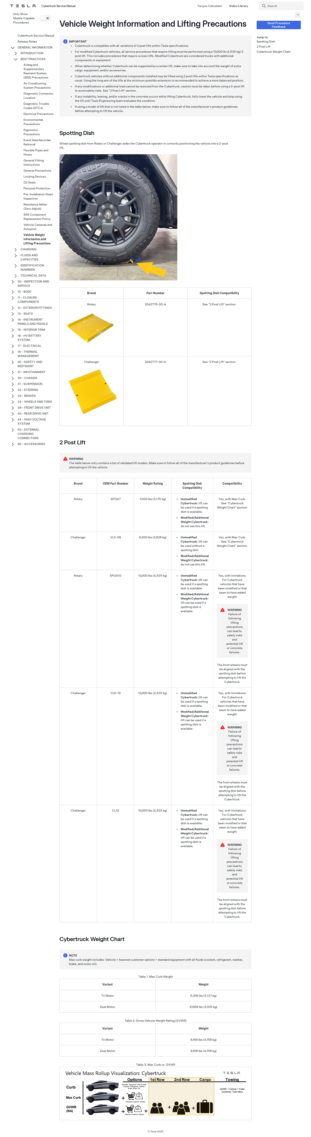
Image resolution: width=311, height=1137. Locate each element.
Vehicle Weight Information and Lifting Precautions (37, 239)
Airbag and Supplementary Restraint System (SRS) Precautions (35, 71)
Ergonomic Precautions (31, 132)
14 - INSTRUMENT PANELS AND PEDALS (33, 321)
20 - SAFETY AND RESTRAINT (30, 364)
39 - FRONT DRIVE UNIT (34, 407)
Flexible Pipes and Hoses (35, 152)
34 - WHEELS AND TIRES (35, 401)
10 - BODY (25, 291)
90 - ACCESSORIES (31, 444)
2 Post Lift (263, 46)
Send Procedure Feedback (278, 24)
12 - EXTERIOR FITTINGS (35, 307)
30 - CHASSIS (27, 378)
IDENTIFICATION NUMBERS (32, 267)
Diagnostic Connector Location (38, 95)
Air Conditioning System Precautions (37, 85)
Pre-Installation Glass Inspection (38, 196)
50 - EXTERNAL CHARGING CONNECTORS (28, 434)
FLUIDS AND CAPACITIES (29, 257)
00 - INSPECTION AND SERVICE (33, 283)
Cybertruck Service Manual (36, 35)
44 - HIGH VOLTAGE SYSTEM (32, 421)
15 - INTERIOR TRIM (31, 329)
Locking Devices (34, 176)
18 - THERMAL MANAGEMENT (28, 354)
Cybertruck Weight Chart (273, 51)
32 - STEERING (28, 389)
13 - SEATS (25, 313)
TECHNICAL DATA (33, 275)
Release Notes (27, 41)
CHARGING (29, 249)
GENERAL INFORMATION (35, 47)
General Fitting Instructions (33, 162)
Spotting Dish (266, 41)
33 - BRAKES (27, 395)
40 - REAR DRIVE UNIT (33, 413)
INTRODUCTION (32, 53)
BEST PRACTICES (33, 59)
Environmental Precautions (33, 122)
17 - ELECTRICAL (29, 345)
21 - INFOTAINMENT (31, 372)
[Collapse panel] (298, 15)
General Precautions (37, 170)
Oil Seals (29, 182)
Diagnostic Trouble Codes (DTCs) (36, 106)
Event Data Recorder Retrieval (37, 142)
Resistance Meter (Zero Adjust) (35, 206)
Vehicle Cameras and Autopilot (37, 227)
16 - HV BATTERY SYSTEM (30, 338)
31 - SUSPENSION (30, 384)
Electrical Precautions (38, 114)
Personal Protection (36, 188)
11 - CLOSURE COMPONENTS (28, 299)
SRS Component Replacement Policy (37, 217)
